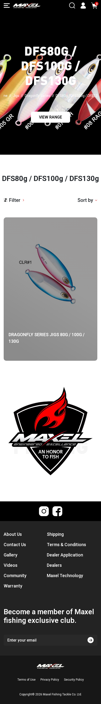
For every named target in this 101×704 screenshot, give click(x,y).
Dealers (54, 565)
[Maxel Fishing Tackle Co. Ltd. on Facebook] (57, 511)
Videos (10, 565)
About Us (13, 534)
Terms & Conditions (66, 544)
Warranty (13, 585)
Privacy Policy (49, 679)
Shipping (55, 534)
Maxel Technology (65, 575)
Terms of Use (26, 679)
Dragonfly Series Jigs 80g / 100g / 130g (47, 338)
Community (15, 575)
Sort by (85, 200)
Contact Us (15, 544)
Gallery (10, 554)
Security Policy (74, 679)
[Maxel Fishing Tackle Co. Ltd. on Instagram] (44, 511)
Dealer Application (65, 554)
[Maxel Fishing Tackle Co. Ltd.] (27, 5)
